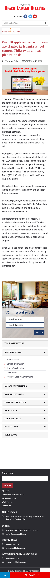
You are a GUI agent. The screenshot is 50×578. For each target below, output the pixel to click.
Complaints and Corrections (13, 494)
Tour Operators (14, 343)
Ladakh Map (12, 372)
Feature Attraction (15, 402)
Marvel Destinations (15, 386)
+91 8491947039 (12, 544)
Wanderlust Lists (14, 394)
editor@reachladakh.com (16, 534)
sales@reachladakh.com (16, 562)
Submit (7, 485)
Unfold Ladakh (13, 352)
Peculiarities (11, 410)
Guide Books (10, 434)
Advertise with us (9, 498)
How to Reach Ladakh (16, 368)
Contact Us (30, 575)
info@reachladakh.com (15, 548)
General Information (15, 363)
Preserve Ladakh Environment (20, 376)
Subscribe (18, 16)
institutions (11, 426)
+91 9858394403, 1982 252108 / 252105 (21, 530)
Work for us (7, 502)
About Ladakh (13, 359)
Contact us (6, 505)
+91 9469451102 (12, 558)
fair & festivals (12, 418)
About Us (6, 491)
